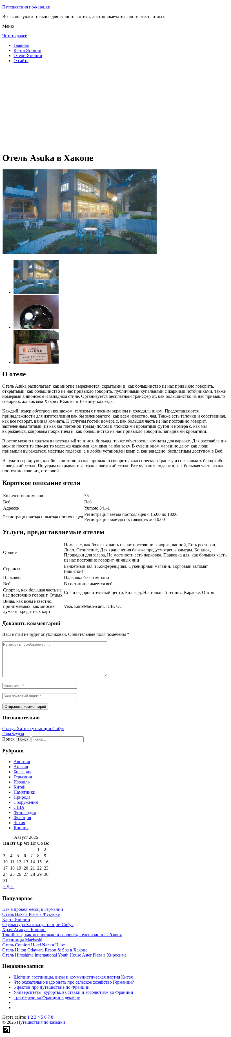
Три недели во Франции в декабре (47, 997)
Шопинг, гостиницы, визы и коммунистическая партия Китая (73, 977)
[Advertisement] (115, 107)
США (19, 807)
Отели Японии (28, 55)
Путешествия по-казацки (26, 7)
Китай (20, 787)
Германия (23, 776)
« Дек (8, 886)
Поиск (8, 739)
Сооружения (26, 802)
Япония (21, 827)
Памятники (24, 792)
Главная (21, 45)
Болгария (22, 771)
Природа (22, 797)
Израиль (22, 782)
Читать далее (14, 35)
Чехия (19, 822)
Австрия (22, 761)
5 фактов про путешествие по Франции (52, 987)
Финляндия (25, 812)
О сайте (21, 60)
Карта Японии (27, 50)
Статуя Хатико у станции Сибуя (33, 728)
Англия (21, 766)
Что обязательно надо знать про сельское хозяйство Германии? (74, 982)
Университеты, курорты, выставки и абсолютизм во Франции (73, 992)
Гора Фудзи (13, 733)
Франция (22, 817)
